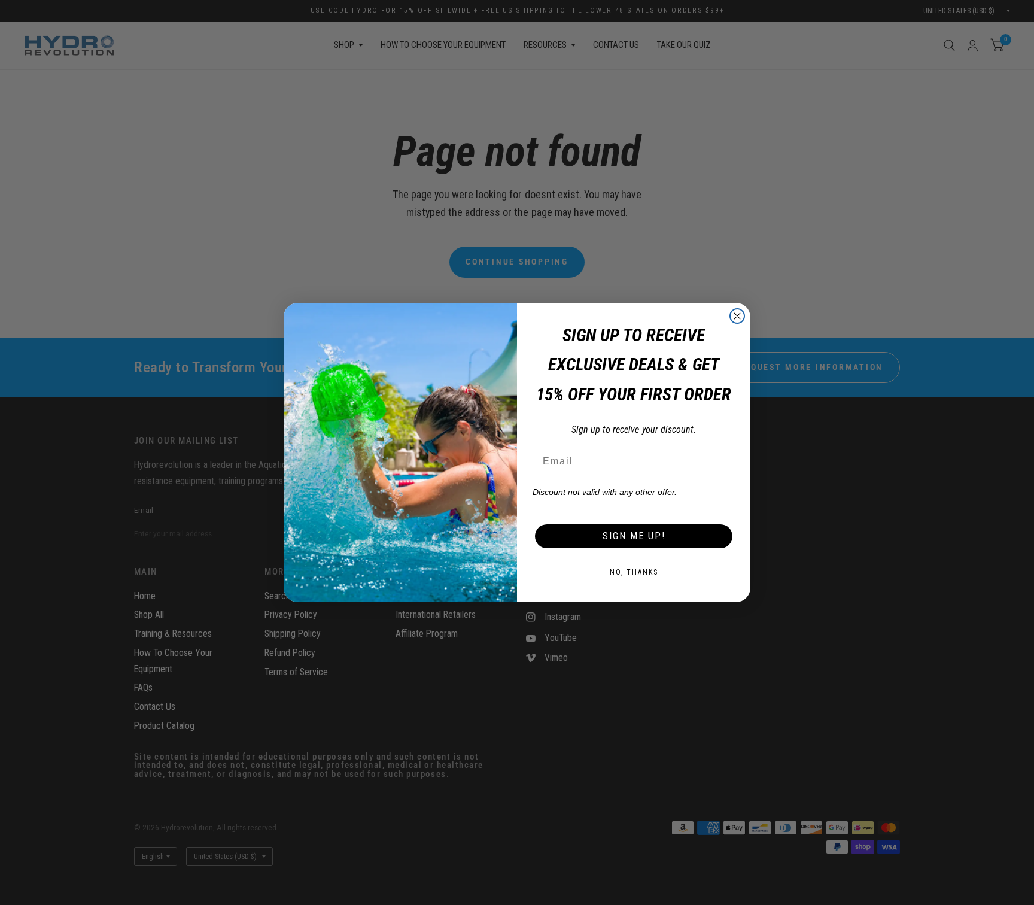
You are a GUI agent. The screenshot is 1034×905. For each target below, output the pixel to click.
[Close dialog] (737, 316)
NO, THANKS (634, 572)
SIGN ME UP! (634, 536)
